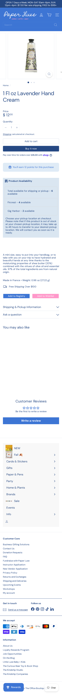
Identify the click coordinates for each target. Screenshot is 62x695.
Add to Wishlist (45, 296)
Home (6, 85)
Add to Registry (16, 296)
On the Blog (9, 657)
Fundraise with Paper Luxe (16, 560)
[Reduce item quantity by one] (6, 127)
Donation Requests (12, 552)
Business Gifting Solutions (16, 544)
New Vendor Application (15, 568)
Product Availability (20, 181)
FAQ (5, 556)
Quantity (8, 121)
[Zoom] (49, 74)
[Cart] (49, 15)
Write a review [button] (31, 420)
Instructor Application (14, 564)
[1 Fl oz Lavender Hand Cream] (24, 357)
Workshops (9, 588)
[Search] (55, 25)
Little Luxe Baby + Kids (14, 661)
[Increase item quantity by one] (17, 127)
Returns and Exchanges (14, 576)
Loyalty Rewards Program (16, 649)
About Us (8, 645)
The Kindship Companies (15, 674)
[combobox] (31, 25)
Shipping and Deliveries (15, 580)
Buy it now (31, 148)
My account (9, 592)
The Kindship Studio (13, 669)
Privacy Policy (10, 572)
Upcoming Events (12, 584)
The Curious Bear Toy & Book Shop (20, 666)
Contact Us (8, 548)
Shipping (7, 134)
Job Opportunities (12, 653)
